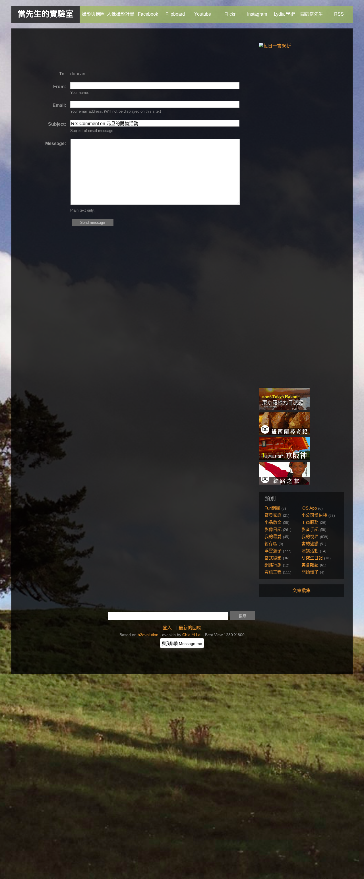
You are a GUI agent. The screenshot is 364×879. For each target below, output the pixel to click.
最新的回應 (190, 627)
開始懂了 (309, 572)
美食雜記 (309, 564)
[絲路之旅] (284, 483)
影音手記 (309, 529)
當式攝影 (273, 557)
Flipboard (175, 14)
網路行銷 (273, 564)
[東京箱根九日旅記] (284, 408)
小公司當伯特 (314, 515)
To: (62, 73)
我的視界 (309, 536)
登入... (169, 627)
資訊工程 (273, 572)
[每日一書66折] (275, 46)
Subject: (57, 124)
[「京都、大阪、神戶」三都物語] (284, 458)
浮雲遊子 (273, 550)
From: (59, 86)
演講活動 (309, 550)
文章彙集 (301, 590)
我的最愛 (273, 536)
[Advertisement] (123, 50)
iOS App (309, 508)
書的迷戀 (309, 543)
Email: (59, 105)
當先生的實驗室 (45, 14)
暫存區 (270, 543)
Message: (55, 143)
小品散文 (273, 522)
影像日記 (273, 529)
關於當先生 (311, 14)
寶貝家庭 (273, 515)
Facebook (148, 14)
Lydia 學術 (284, 14)
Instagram (257, 14)
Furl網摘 (272, 508)
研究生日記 (312, 557)
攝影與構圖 (93, 14)
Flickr (229, 14)
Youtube (202, 14)
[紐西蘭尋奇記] (284, 433)
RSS (339, 14)
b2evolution (148, 634)
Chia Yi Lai (191, 634)
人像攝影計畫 (120, 14)
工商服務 (309, 522)
